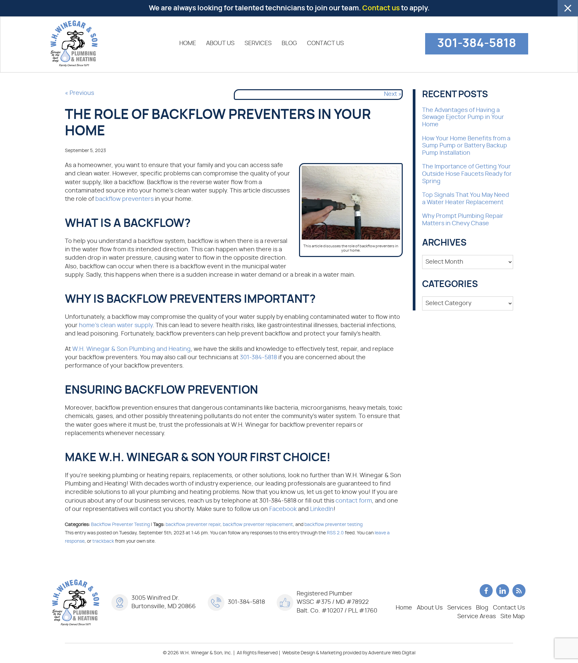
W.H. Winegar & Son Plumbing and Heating (131, 349)
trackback (103, 541)
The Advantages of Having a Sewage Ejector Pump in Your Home (463, 117)
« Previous (79, 93)
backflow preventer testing (333, 524)
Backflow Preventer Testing (120, 524)
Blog (289, 43)
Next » (393, 94)
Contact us (381, 8)
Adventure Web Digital (391, 653)
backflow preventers (124, 199)
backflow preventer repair (193, 524)
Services (258, 43)
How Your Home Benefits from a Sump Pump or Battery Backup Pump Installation (466, 146)
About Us (220, 43)
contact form (353, 501)
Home (187, 43)
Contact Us (325, 43)
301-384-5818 (476, 43)
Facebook (283, 509)
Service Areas (476, 617)
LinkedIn (321, 509)
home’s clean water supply (116, 325)
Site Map (512, 617)
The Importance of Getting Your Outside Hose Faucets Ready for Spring (467, 174)
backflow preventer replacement (258, 524)
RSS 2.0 (335, 532)
